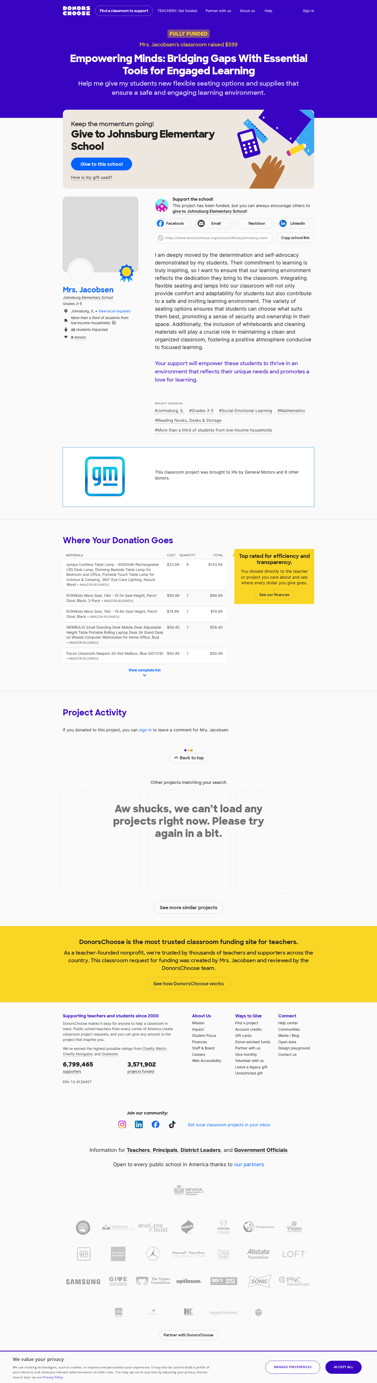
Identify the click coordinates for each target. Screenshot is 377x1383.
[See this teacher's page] (80, 271)
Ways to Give (248, 1016)
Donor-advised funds (252, 1042)
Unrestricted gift (249, 1073)
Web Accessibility (206, 1060)
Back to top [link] (192, 758)
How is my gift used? (91, 177)
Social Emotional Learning (247, 410)
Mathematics (292, 410)
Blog (295, 1035)
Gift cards (243, 1035)
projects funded (141, 1066)
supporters (78, 1066)
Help (268, 10)
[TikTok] (172, 1124)
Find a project (246, 1023)
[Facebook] (155, 1124)
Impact (198, 1029)
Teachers (138, 1150)
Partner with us (218, 10)
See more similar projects (188, 908)
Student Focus (204, 1035)
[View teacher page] (100, 234)
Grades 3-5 (203, 410)
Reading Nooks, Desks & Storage (189, 420)
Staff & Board (203, 1048)
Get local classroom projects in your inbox (229, 1124)
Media (283, 1035)
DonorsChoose (76, 10)
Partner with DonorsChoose (188, 1335)
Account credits (248, 1029)
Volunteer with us (249, 1060)
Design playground (294, 1048)
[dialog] (188, 1367)
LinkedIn (297, 223)
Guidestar (110, 1054)
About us (247, 10)
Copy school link (295, 237)
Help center (288, 1023)
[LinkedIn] (139, 1124)
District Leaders (201, 1150)
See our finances (274, 594)
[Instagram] (122, 1124)
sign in (145, 729)
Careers (198, 1054)
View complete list (144, 670)
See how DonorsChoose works (188, 984)
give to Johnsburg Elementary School (209, 211)
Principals (165, 1150)
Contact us (287, 1054)
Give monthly (246, 1054)
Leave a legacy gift (251, 1067)
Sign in (308, 10)
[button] (234, 238)
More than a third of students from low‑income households (214, 430)
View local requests (114, 311)
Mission (198, 1023)
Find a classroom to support (124, 10)
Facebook (175, 223)
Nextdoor (257, 223)
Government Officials (260, 1150)
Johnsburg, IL (170, 410)
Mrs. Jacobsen (88, 290)
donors (78, 337)
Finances (199, 1042)
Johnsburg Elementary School (88, 297)
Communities (289, 1029)
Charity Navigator (77, 1054)
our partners (249, 1164)
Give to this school (102, 164)
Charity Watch (154, 1048)
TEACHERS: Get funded (177, 10)
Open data (287, 1042)
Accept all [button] (343, 1367)
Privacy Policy (53, 1377)
